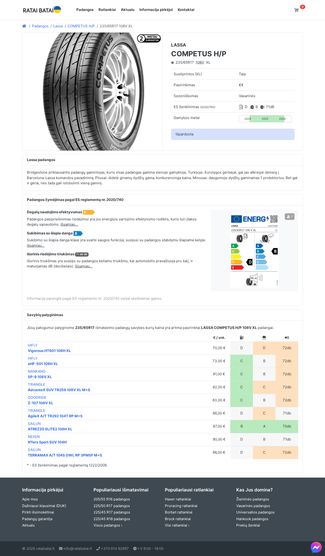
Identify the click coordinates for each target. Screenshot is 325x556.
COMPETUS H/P (81, 26)
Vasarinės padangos (253, 506)
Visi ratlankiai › (177, 525)
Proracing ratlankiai (181, 506)
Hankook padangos (252, 519)
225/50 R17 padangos (112, 506)
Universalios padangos (255, 512)
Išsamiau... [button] (69, 224)
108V (200, 62)
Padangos (85, 9)
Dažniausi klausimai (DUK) (44, 506)
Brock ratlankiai (178, 519)
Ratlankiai (107, 9)
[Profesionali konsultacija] (316, 547)
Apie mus (30, 499)
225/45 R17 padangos (112, 512)
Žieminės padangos (252, 499)
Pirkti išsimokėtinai (38, 512)
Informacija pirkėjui (156, 9)
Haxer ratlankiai (178, 499)
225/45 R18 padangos (112, 519)
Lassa (58, 26)
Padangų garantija (37, 519)
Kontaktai (186, 9)
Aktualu (127, 9)
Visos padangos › (108, 525)
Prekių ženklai (248, 525)
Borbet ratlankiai (178, 512)
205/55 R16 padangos (112, 499)
